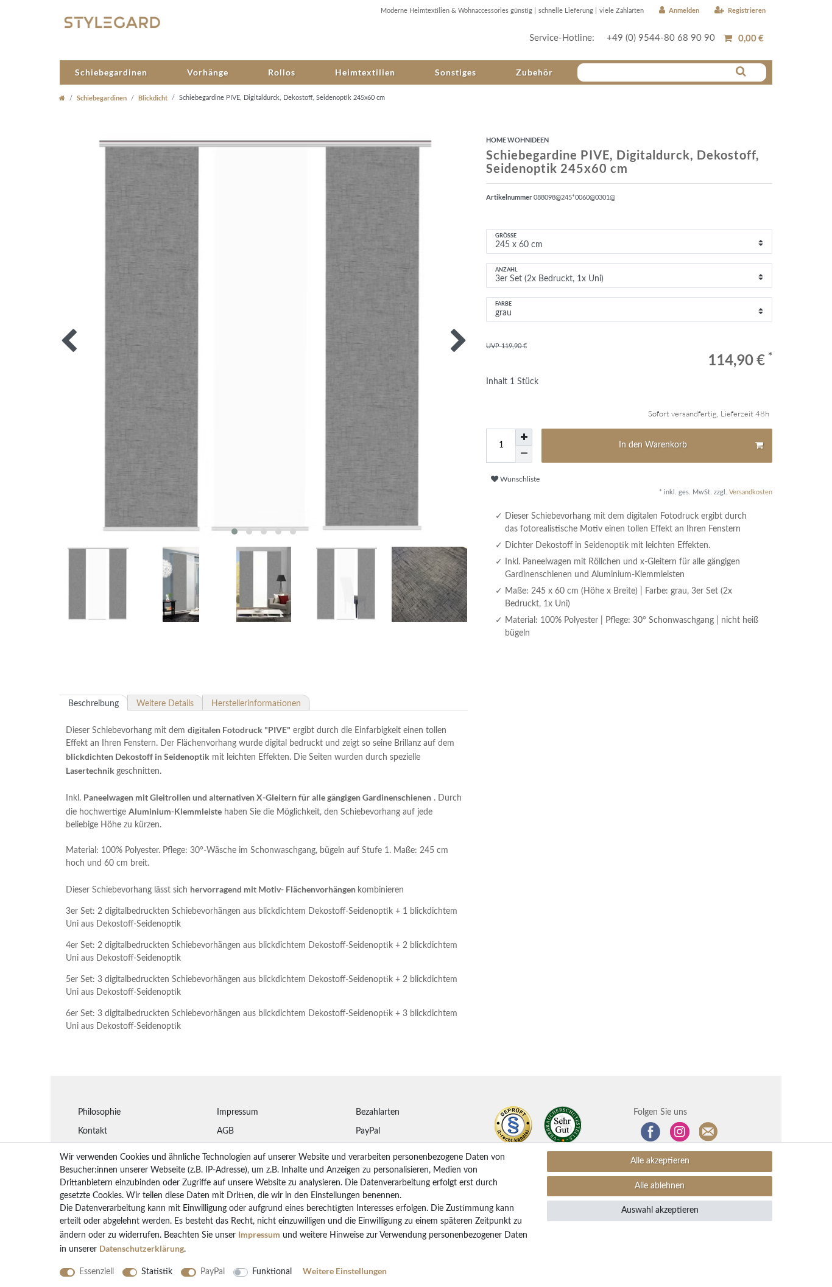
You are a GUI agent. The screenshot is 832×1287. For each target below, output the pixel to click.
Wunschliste (519, 479)
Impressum (237, 1112)
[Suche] (740, 72)
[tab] (94, 702)
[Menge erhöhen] (523, 437)
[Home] (62, 98)
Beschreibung (93, 704)
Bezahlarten (378, 1112)
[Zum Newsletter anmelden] (709, 1131)
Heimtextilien (365, 72)
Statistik (156, 1272)
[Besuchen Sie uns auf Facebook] (650, 1131)
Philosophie (99, 1112)
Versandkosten (749, 492)
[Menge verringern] (523, 454)
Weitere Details (165, 704)
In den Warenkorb (653, 445)
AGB (225, 1131)
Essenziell (96, 1272)
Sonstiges (455, 72)
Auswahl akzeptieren (660, 1210)
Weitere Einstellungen (345, 1271)
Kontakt (92, 1131)
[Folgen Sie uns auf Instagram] (679, 1131)
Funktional (272, 1272)
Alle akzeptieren (659, 1161)
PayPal (368, 1131)
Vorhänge (207, 72)
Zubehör (534, 72)
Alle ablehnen (660, 1186)
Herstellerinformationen (256, 704)
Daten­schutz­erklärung (141, 1248)
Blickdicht (152, 98)
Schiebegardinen (111, 72)
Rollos (281, 72)
